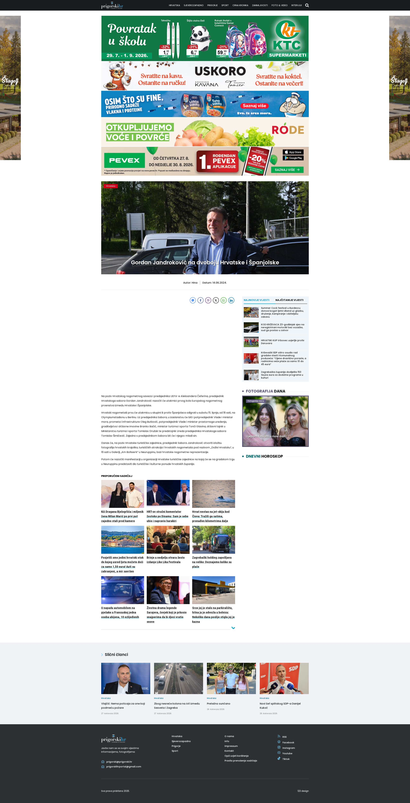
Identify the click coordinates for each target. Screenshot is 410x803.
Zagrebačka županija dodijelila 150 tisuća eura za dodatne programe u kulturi (282, 374)
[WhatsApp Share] (224, 300)
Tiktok (286, 759)
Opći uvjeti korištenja (237, 755)
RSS (285, 737)
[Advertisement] (168, 326)
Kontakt (229, 750)
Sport (225, 5)
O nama (229, 736)
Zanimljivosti (260, 5)
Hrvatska (174, 5)
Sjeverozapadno (194, 5)
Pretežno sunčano (218, 703)
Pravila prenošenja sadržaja (241, 760)
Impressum (231, 746)
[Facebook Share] (200, 300)
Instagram (289, 748)
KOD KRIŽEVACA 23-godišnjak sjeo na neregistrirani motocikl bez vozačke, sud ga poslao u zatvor (282, 327)
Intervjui (296, 5)
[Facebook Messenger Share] (193, 300)
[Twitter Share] (216, 300)
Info (227, 741)
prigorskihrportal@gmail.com (123, 766)
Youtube (287, 753)
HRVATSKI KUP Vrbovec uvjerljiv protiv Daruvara (282, 342)
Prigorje (212, 5)
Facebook (288, 742)
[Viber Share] (208, 300)
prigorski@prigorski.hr (119, 761)
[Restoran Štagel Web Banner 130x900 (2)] (10, 159)
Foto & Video (280, 5)
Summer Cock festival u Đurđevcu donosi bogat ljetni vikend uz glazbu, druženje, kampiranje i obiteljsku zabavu (282, 312)
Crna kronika (240, 5)
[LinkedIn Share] (231, 300)
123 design (303, 791)
